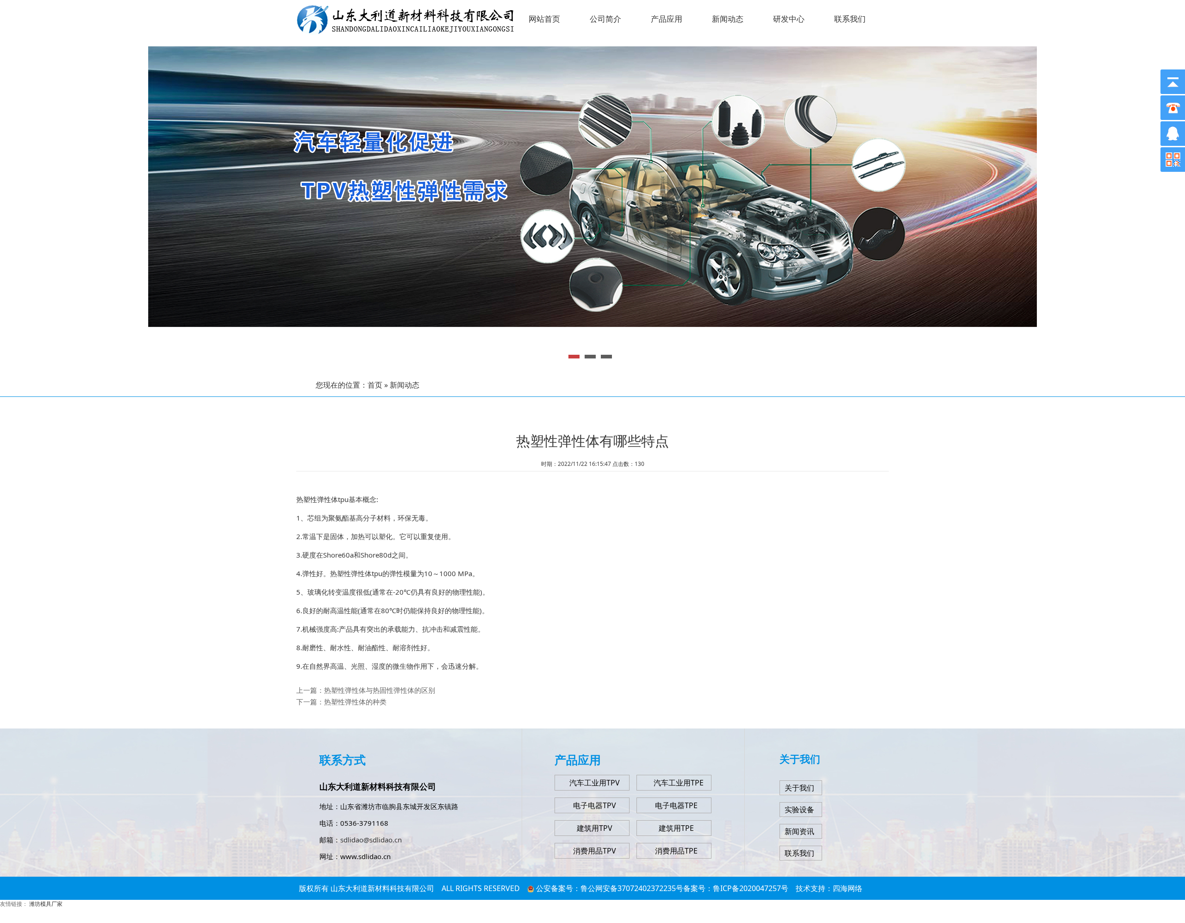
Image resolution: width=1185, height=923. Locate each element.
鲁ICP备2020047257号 (750, 888)
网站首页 (544, 18)
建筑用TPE (676, 828)
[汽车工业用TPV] (646, 783)
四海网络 (847, 888)
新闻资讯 (799, 831)
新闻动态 (727, 18)
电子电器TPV (594, 805)
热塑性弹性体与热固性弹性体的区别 (379, 690)
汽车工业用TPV (594, 783)
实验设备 (799, 809)
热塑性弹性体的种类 (355, 701)
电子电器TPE (676, 805)
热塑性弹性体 (317, 499)
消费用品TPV (594, 851)
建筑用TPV (594, 828)
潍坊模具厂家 (45, 904)
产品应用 (666, 18)
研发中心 (789, 18)
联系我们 (850, 18)
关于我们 (799, 788)
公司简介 (605, 18)
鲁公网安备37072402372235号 (631, 888)
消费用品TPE (676, 851)
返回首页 (592, 911)
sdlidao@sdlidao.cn (371, 839)
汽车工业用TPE (679, 783)
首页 (375, 385)
